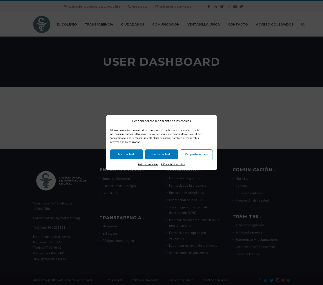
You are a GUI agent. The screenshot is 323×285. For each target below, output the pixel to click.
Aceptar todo (127, 154)
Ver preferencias (196, 154)
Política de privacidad (173, 164)
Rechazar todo (162, 154)
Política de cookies (148, 164)
